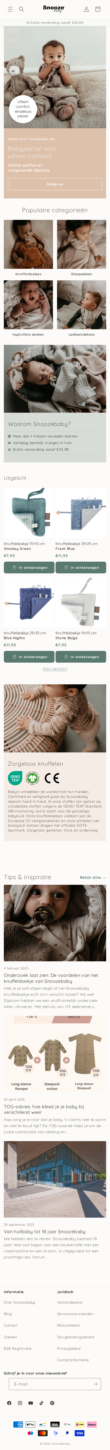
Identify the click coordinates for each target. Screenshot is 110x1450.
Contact (11, 1325)
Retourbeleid (68, 1325)
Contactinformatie (73, 1360)
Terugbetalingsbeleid (75, 1337)
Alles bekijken (55, 668)
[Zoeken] (21, 9)
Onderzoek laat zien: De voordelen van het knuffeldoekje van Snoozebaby (51, 978)
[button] (10, 9)
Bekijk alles (90, 877)
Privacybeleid (69, 1348)
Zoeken (10, 1337)
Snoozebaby (61, 1443)
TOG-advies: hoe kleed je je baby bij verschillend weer (44, 1109)
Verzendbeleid (69, 1302)
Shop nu (55, 184)
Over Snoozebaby (19, 1302)
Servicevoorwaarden (75, 1314)
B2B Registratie (18, 1348)
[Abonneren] (95, 1384)
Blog (8, 1314)
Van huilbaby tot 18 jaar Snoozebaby (45, 1231)
